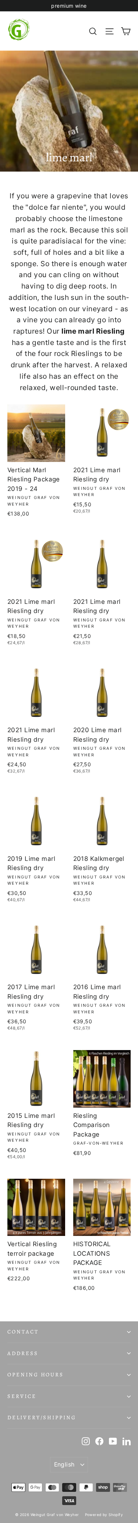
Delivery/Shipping (41, 1417)
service (21, 1396)
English (64, 1464)
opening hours (35, 1374)
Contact (23, 1331)
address (22, 1353)
